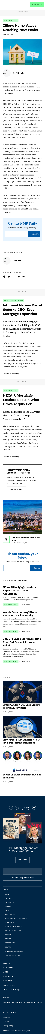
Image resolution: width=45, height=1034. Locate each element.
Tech (7, 910)
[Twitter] (18, 276)
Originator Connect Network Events (22, 1002)
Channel (8, 906)
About (6, 998)
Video (5, 972)
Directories (9, 985)
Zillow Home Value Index (26, 100)
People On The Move (13, 300)
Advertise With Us (10, 1013)
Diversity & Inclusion (14, 951)
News (5, 890)
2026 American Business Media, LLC (16, 1031)
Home (7, 894)
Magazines (8, 967)
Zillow (10, 93)
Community (9, 922)
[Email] (23, 276)
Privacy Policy (8, 1026)
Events (6, 963)
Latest (8, 898)
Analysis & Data (12, 914)
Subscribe (37, 5)
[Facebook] (4, 276)
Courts (8, 947)
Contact (6, 1021)
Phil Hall (20, 73)
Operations (10, 943)
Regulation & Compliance (16, 918)
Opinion (8, 939)
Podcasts (8, 976)
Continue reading (11, 373)
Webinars (7, 981)
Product (9, 902)
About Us (6, 1017)
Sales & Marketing (13, 931)
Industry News (11, 21)
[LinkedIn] (9, 276)
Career (8, 935)
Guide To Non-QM (11, 990)
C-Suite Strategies (13, 927)
